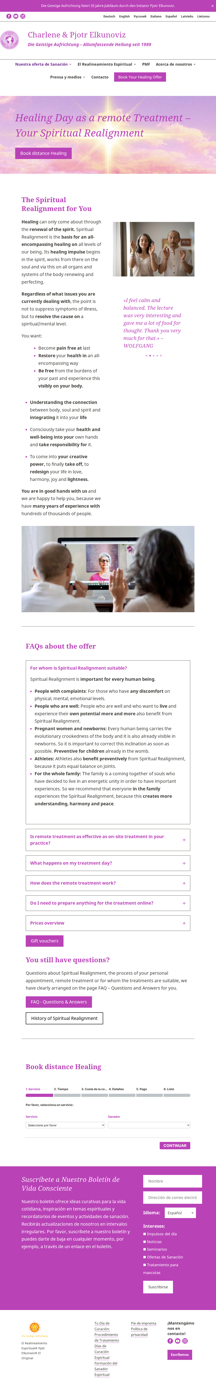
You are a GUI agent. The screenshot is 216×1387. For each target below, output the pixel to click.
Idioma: (151, 1213)
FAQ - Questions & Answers (59, 1002)
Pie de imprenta (143, 1323)
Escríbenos (180, 1354)
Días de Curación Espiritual (101, 1352)
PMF (146, 65)
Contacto (99, 78)
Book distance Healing (43, 153)
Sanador (114, 1116)
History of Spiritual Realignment (64, 1018)
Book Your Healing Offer (140, 77)
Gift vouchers (44, 941)
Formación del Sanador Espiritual (105, 1369)
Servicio (32, 1116)
